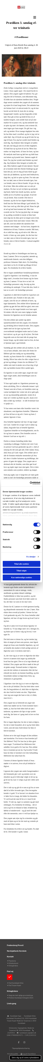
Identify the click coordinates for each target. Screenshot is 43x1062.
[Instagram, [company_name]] (24, 1042)
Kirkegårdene (12, 991)
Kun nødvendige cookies (21, 577)
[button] (21, 17)
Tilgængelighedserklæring (21, 1048)
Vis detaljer (31, 557)
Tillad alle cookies (21, 564)
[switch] (36, 532)
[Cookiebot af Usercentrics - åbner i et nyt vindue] (30, 483)
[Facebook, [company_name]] (19, 1042)
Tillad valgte (21, 571)
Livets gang (11, 1003)
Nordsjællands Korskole (16, 951)
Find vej (10, 971)
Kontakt (10, 956)
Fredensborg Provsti (15, 945)
